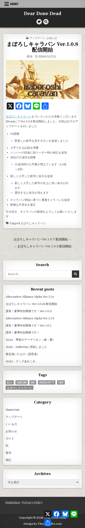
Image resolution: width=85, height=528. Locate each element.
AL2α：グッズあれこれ (21, 361)
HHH (33, 382)
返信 (8, 452)
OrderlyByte (46, 382)
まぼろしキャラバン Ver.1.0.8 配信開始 (42, 47)
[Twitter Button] (39, 21)
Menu (14, 4)
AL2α (10, 382)
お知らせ (52, 38)
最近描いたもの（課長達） (23, 354)
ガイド (10, 438)
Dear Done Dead (42, 13)
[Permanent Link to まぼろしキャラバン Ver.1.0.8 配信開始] (42, 79)
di (31, 56)
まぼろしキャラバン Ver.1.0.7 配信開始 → (42, 239)
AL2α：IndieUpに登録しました (26, 347)
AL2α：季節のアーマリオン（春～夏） (30, 339)
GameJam (22, 382)
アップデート (37, 38)
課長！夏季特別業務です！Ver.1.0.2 (29, 311)
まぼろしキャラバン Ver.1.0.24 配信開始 (31, 304)
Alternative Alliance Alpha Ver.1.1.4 (30, 296)
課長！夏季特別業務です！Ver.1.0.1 (28, 325)
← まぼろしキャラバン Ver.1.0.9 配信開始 (42, 246)
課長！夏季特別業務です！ (23, 332)
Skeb (61, 382)
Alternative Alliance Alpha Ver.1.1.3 (30, 318)
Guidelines (12, 502)
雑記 (8, 459)
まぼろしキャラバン (18, 116)
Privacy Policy (32, 502)
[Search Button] (46, 21)
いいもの (11, 424)
